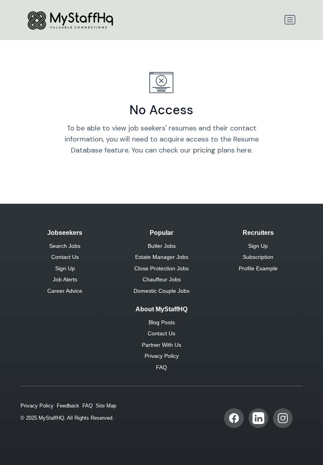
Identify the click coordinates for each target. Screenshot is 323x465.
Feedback (68, 406)
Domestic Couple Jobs (161, 291)
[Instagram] (283, 418)
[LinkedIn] (258, 418)
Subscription (258, 257)
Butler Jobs (162, 246)
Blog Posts (162, 322)
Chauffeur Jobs (162, 279)
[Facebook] (234, 418)
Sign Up (65, 268)
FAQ (161, 367)
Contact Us (65, 257)
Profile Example (258, 268)
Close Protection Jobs (161, 268)
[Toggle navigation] (289, 19)
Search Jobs (64, 246)
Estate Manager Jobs (161, 257)
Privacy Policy (162, 356)
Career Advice (64, 291)
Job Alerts (65, 279)
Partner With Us (161, 345)
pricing (204, 150)
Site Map (106, 406)
